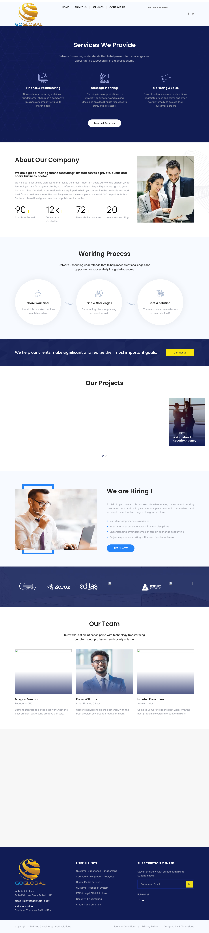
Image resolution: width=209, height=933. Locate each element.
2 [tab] (106, 456)
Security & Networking (89, 898)
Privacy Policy (150, 926)
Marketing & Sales (166, 88)
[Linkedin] (142, 900)
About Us (81, 7)
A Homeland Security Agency (184, 414)
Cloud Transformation (88, 904)
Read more (41, 111)
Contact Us (117, 7)
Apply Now (121, 548)
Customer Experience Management (96, 870)
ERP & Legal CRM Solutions (91, 893)
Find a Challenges (99, 303)
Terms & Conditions (125, 926)
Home (65, 7)
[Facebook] (139, 900)
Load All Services (104, 123)
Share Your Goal (38, 303)
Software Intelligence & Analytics (95, 876)
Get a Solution (160, 303)
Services (98, 7)
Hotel (182, 407)
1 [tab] (103, 456)
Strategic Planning (104, 88)
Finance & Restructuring (43, 88)
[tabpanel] (186, 422)
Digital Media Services (88, 882)
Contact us (180, 352)
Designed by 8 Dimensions (179, 926)
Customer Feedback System (92, 887)
